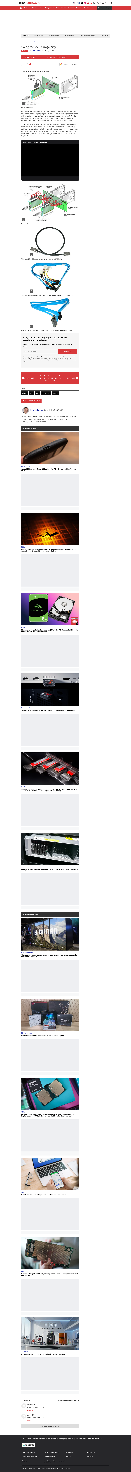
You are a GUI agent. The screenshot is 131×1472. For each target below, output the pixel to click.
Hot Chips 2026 (39, 36)
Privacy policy (70, 1452)
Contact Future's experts (51, 1452)
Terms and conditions (29, 1452)
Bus (31, 393)
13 (46, 381)
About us (68, 1457)
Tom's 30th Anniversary (87, 36)
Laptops (63, 8)
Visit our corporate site (94, 1439)
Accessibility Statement (29, 1457)
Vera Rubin (104, 36)
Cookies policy (91, 1452)
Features (25, 51)
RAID (37, 393)
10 (52, 378)
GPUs (39, 8)
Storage (36, 42)
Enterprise (46, 393)
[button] (108, 3)
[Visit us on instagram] (85, 3)
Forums (108, 8)
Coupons (90, 8)
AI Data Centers (54, 36)
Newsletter (75, 64)
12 (60, 378)
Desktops (71, 8)
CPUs (34, 8)
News (57, 8)
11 (56, 378)
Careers (24, 1461)
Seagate (55, 393)
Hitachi (24, 393)
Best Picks (27, 8)
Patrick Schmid (36, 51)
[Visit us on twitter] (82, 3)
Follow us (65, 64)
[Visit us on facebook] (78, 3)
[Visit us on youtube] (88, 3)
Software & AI (80, 8)
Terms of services (46, 357)
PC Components (48, 8)
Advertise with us (49, 1457)
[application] (50, 160)
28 (54, 381)
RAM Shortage (69, 36)
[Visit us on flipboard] (91, 3)
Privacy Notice (27, 358)
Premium (101, 8)
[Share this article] (23, 64)
